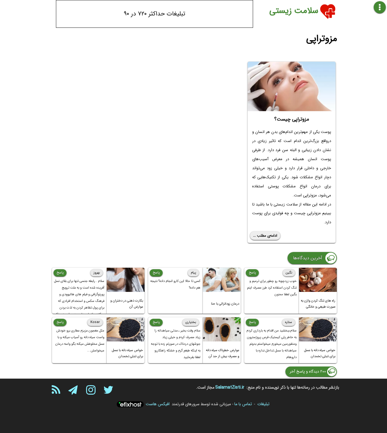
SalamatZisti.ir (229, 387)
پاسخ (252, 272)
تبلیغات (263, 404)
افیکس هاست (158, 404)
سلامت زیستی (293, 11)
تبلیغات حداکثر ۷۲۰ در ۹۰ (154, 13)
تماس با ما (243, 404)
